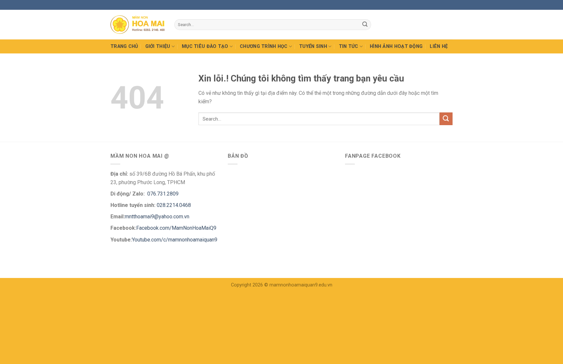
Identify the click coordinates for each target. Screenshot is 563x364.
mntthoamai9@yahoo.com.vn (158, 216)
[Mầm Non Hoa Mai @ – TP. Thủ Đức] (137, 24)
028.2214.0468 (174, 205)
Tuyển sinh (313, 46)
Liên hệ (439, 46)
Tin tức (348, 46)
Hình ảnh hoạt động (396, 46)
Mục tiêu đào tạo (205, 46)
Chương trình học (264, 46)
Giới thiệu (157, 46)
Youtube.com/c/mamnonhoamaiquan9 (174, 240)
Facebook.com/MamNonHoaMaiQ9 (176, 228)
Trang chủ (124, 46)
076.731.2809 (162, 194)
